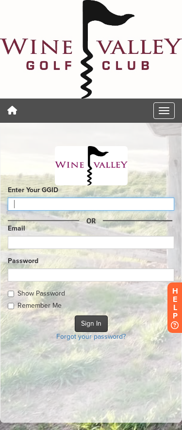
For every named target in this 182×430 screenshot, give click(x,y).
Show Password (41, 293)
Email (16, 228)
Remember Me (39, 305)
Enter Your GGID (33, 190)
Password (23, 261)
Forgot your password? (91, 336)
